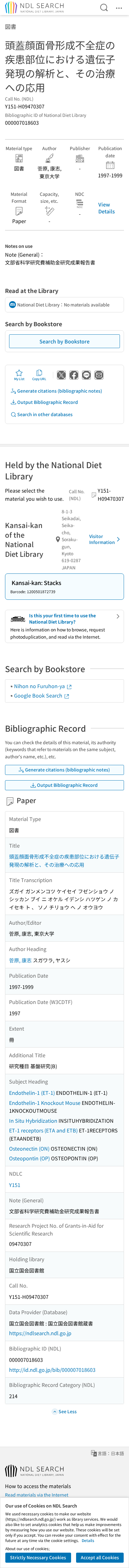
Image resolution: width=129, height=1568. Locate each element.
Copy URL (39, 378)
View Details (106, 208)
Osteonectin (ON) (29, 1148)
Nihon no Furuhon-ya (40, 686)
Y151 (14, 1185)
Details (88, 1540)
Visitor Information (102, 539)
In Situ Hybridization (33, 1120)
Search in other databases (45, 414)
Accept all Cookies (100, 1557)
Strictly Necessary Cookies (38, 1557)
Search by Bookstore (64, 341)
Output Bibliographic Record (47, 402)
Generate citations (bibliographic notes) (59, 391)
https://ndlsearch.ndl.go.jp (40, 1333)
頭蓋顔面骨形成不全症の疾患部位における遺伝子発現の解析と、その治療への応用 (64, 860)
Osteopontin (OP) (29, 1158)
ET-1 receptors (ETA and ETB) (43, 1130)
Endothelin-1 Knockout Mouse (44, 1102)
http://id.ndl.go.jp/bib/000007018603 (52, 1369)
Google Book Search (39, 695)
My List (19, 378)
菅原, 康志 (20, 960)
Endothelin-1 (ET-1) (32, 1092)
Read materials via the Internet (36, 1495)
